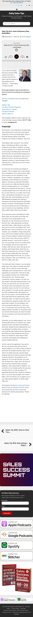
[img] (16, 50)
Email (3, 506)
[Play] (17, 56)
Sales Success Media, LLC (17, 606)
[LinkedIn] (21, 5)
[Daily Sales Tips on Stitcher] (16, 555)
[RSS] (32, 5)
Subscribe (7, 513)
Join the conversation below (10, 98)
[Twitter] (19, 5)
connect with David (23, 385)
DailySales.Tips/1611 (18, 387)
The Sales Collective (8, 111)
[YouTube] (29, 5)
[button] (16, 9)
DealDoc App (6, 105)
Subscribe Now (17, 2)
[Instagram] (24, 5)
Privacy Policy (15, 608)
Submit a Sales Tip (7, 113)
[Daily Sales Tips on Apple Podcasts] (16, 523)
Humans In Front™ (7, 612)
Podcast (27, 606)
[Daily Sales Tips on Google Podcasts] (16, 534)
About (8, 608)
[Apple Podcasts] (16, 5)
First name (4, 500)
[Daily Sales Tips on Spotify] (16, 545)
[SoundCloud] (27, 5)
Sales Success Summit (22, 610)
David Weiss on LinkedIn (9, 109)
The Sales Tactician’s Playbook (11, 107)
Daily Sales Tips (16, 13)
